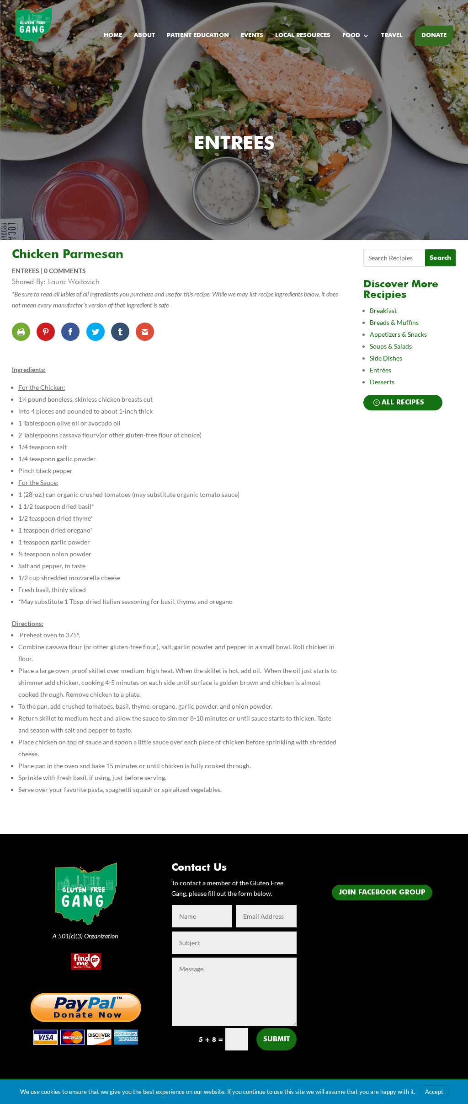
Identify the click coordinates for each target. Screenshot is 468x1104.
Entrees (234, 144)
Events (252, 35)
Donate (434, 35)
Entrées (380, 370)
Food (351, 35)
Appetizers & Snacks (398, 334)
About (144, 35)
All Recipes (403, 402)
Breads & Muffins (394, 322)
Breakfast (383, 310)
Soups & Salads (391, 346)
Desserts (383, 382)
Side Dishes (386, 358)
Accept (434, 1091)
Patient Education (198, 35)
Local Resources (302, 35)
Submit (276, 1039)
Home (113, 35)
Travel (392, 35)
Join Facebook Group (382, 892)
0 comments (65, 271)
